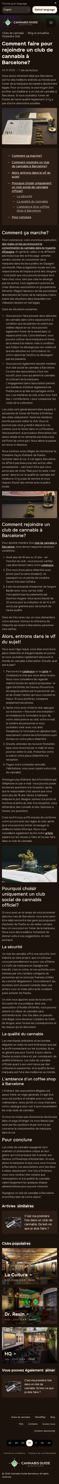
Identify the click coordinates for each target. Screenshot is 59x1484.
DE (10, 1443)
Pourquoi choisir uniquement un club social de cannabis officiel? (31, 187)
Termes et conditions (14, 1453)
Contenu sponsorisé (44, 1430)
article (49, 833)
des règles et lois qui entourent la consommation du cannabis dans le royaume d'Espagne (29, 248)
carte (45, 671)
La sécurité (24, 196)
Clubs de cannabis (20, 1417)
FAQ (21, 1424)
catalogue (47, 565)
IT (36, 1443)
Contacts (33, 1424)
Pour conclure (21, 217)
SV (49, 1443)
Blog (52, 1417)
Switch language (45, 9)
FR (29, 1443)
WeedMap (40, 1417)
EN (16, 1443)
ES (23, 1443)
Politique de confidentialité (42, 1453)
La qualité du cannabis (32, 201)
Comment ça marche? (27, 156)
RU (42, 1443)
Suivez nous (48, 1424)
